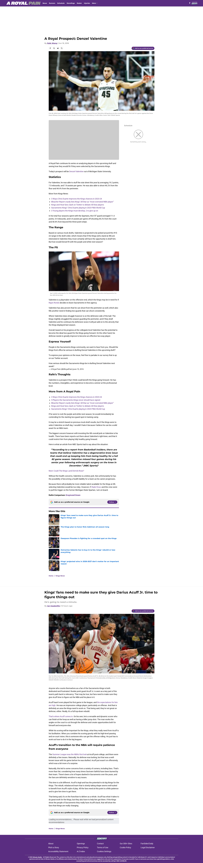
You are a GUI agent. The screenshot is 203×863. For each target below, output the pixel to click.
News (45, 3)
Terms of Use (102, 847)
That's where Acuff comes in (61, 716)
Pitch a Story (53, 847)
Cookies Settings (104, 851)
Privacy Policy (82, 847)
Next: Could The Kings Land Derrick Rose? (66, 471)
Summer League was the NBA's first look (69, 754)
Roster (79, 3)
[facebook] (189, 3)
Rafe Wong (52, 43)
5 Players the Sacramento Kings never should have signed (75, 400)
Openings (81, 843)
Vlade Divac (96, 487)
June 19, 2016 (78, 369)
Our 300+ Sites (126, 843)
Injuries (87, 3)
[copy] (61, 48)
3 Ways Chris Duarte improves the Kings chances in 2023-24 (76, 199)
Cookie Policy (125, 847)
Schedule (61, 3)
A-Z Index (81, 851)
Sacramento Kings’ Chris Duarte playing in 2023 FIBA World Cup (78, 208)
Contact (100, 843)
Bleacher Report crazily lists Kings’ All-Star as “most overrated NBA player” (82, 202)
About (50, 843)
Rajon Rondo (54, 303)
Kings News (60, 576)
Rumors (52, 3)
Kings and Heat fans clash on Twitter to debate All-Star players (77, 205)
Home (51, 576)
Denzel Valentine (76, 171)
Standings (71, 3)
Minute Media (37, 857)
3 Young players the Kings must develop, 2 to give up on (74, 211)
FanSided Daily (147, 843)
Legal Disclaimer (148, 847)
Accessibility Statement (58, 851)
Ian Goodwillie (53, 606)
